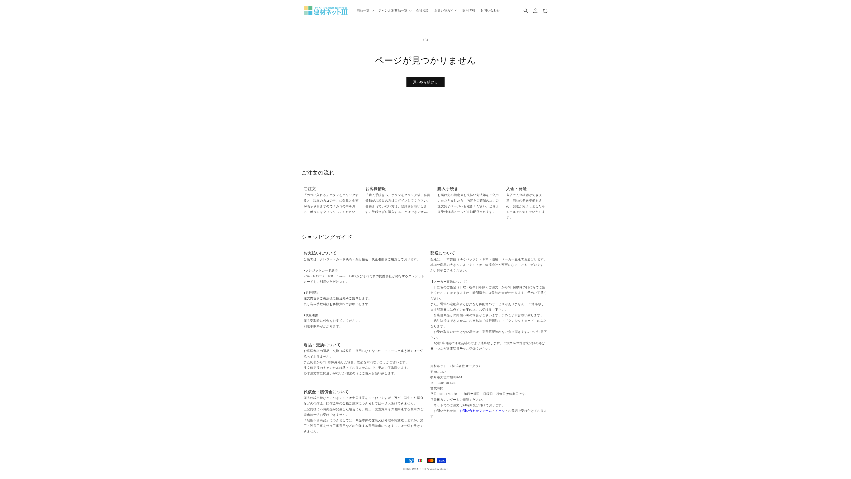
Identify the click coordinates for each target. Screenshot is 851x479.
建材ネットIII (419, 468)
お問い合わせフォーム (476, 411)
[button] (365, 10)
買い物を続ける (425, 82)
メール (500, 411)
